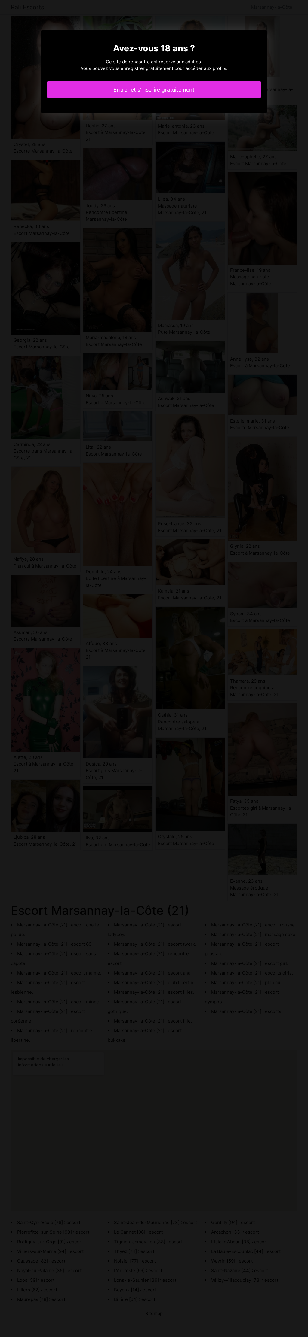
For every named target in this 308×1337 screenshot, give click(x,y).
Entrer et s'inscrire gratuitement (154, 89)
